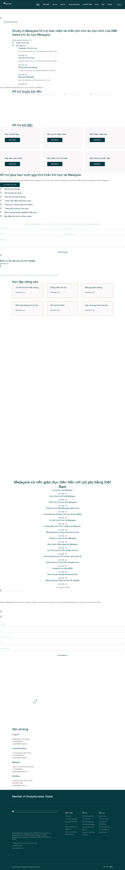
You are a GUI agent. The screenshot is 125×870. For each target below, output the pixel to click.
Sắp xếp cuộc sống (13, 158)
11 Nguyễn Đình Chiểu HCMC (22, 781)
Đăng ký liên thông (93, 287)
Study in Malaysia (22, 867)
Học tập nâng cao (104, 827)
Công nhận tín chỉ (58, 287)
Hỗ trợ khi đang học (88, 821)
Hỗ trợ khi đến (86, 819)
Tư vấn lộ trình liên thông (27, 287)
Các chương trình (104, 829)
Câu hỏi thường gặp (71, 819)
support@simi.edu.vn (19, 785)
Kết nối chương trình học (27, 305)
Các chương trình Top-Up (96, 305)
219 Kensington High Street (21, 753)
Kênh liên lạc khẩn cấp (100, 158)
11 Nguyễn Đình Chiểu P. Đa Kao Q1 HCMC (24, 843)
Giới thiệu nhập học (98, 134)
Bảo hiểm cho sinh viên (57, 158)
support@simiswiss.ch (19, 744)
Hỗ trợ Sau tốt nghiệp (88, 824)
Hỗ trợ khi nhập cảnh (56, 134)
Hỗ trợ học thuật (103, 819)
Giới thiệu (68, 816)
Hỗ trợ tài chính (57, 305)
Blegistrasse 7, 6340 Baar (21, 739)
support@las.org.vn (18, 848)
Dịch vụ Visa (102, 816)
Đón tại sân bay (12, 134)
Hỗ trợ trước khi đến (88, 816)
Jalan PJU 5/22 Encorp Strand (23, 767)
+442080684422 (18, 755)
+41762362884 (17, 741)
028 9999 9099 (6, 607)
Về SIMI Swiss (103, 832)
